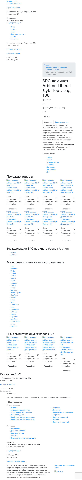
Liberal (56, 70)
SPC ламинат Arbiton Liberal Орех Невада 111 (66, 190)
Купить (47, 116)
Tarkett (13, 278)
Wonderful (14, 269)
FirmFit (13, 297)
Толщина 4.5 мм (52, 162)
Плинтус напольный (60, 417)
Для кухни (50, 167)
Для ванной (51, 169)
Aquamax (14, 317)
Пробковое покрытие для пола (22, 417)
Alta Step (14, 319)
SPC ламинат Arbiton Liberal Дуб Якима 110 (13, 221)
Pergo (12, 288)
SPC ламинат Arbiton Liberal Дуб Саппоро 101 (49, 221)
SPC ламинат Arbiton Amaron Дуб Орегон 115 (30, 347)
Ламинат (11, 1)
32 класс (50, 165)
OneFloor (13, 290)
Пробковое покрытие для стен (22, 420)
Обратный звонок (15, 402)
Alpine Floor (15, 321)
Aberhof (13, 326)
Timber (13, 276)
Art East (13, 312)
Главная (47, 65)
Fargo (12, 300)
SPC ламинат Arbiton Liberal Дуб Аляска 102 (31, 221)
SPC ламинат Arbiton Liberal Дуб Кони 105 (13, 190)
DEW (12, 302)
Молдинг (55, 420)
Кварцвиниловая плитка (20, 410)
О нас (12, 27)
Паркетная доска (17, 415)
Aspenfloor (14, 309)
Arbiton (49, 70)
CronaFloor (14, 305)
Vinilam (13, 271)
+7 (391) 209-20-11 (13, 4)
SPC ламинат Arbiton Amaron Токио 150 (12, 347)
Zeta (12, 266)
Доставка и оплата (18, 34)
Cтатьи (13, 36)
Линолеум (56, 410)
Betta (12, 307)
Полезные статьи (17, 433)
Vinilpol (13, 273)
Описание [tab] (48, 122)
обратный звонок (13, 8)
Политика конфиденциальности (23, 438)
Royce (12, 281)
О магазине (15, 428)
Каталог (13, 29)
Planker (13, 285)
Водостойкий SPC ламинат (57, 67)
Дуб (48, 172)
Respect (13, 283)
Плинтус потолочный (60, 422)
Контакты (14, 39)
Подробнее (12, 209)
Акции (13, 32)
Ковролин (56, 407)
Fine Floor (14, 295)
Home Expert (15, 293)
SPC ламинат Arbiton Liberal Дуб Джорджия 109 (67, 221)
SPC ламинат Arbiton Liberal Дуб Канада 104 (31, 190)
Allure (12, 324)
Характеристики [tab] (61, 122)
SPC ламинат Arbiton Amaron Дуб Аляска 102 (48, 347)
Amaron (13, 255)
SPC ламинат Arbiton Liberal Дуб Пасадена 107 (49, 190)
